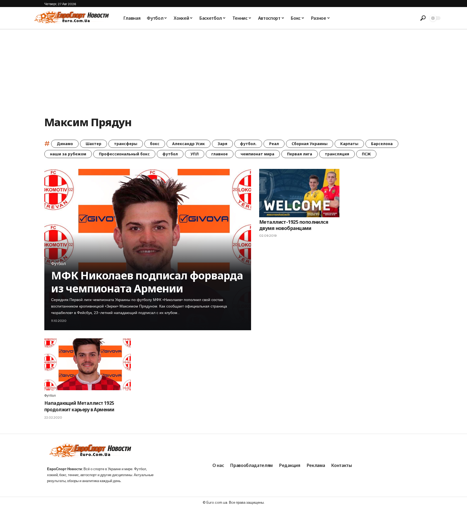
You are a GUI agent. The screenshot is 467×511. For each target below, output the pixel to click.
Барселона (382, 143)
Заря (222, 143)
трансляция (337, 153)
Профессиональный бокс (124, 153)
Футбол (58, 263)
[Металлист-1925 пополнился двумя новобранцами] (299, 193)
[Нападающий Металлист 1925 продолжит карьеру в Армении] (87, 364)
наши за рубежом (68, 153)
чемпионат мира (257, 153)
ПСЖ (366, 153)
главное (219, 153)
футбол (170, 153)
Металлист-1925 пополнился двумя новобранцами (293, 225)
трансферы (125, 143)
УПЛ (195, 153)
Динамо (65, 143)
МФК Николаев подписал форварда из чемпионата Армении (147, 282)
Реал (274, 143)
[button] (423, 18)
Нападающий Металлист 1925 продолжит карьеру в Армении (79, 406)
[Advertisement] (233, 70)
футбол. (248, 143)
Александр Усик (188, 143)
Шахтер (93, 143)
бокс (154, 143)
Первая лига (299, 153)
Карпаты (349, 143)
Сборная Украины (310, 143)
